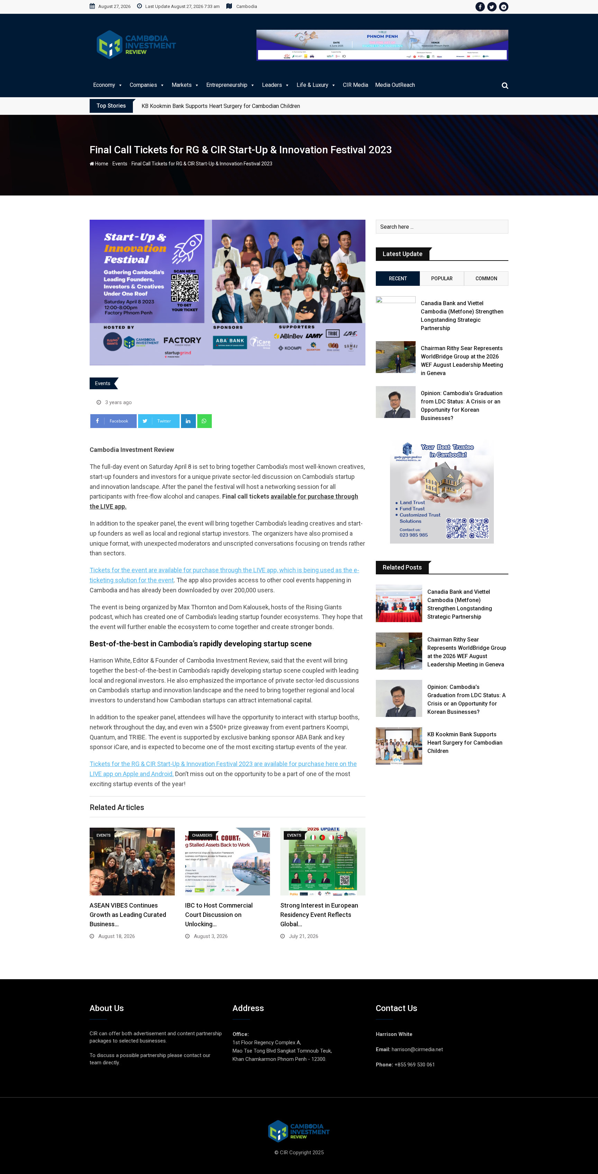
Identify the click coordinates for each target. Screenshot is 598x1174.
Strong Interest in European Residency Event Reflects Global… (319, 915)
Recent (398, 278)
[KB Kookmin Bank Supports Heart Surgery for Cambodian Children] (399, 745)
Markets (182, 85)
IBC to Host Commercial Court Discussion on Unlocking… (219, 915)
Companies (143, 85)
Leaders (272, 85)
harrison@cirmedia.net (417, 1049)
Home (101, 163)
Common (486, 278)
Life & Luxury (312, 85)
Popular (442, 278)
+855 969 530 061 (415, 1065)
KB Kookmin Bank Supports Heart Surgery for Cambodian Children (464, 742)
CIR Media (355, 85)
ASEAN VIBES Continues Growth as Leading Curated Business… (128, 915)
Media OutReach (395, 85)
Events (119, 163)
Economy (104, 85)
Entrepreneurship (226, 85)
